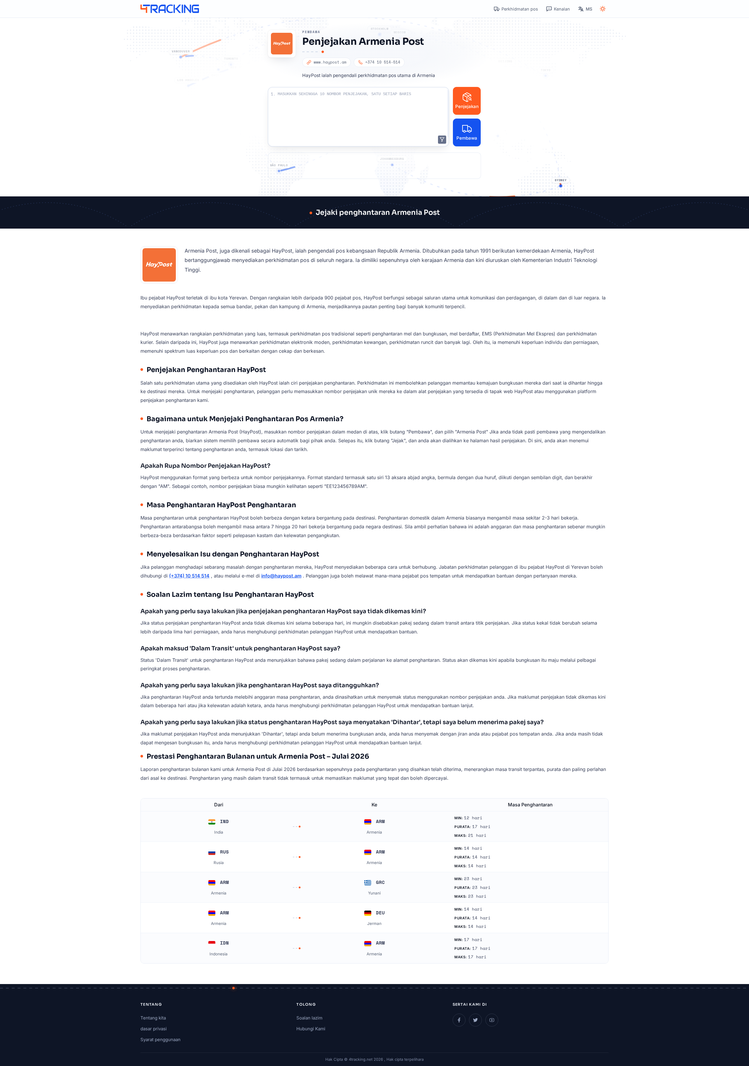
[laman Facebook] (459, 1020)
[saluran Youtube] (491, 1020)
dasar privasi (153, 1028)
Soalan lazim (309, 1018)
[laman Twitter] (475, 1020)
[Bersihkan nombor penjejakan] (442, 140)
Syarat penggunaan (160, 1039)
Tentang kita (153, 1018)
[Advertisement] (374, 165)
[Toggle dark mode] (603, 9)
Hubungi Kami (310, 1028)
